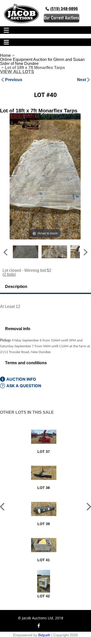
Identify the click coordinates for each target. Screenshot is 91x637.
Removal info (17, 329)
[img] (47, 8)
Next (81, 80)
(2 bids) (9, 274)
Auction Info (21, 379)
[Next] (70, 176)
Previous (13, 80)
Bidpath (44, 635)
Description (16, 286)
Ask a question (23, 385)
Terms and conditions (26, 363)
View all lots (17, 72)
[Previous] (19, 176)
